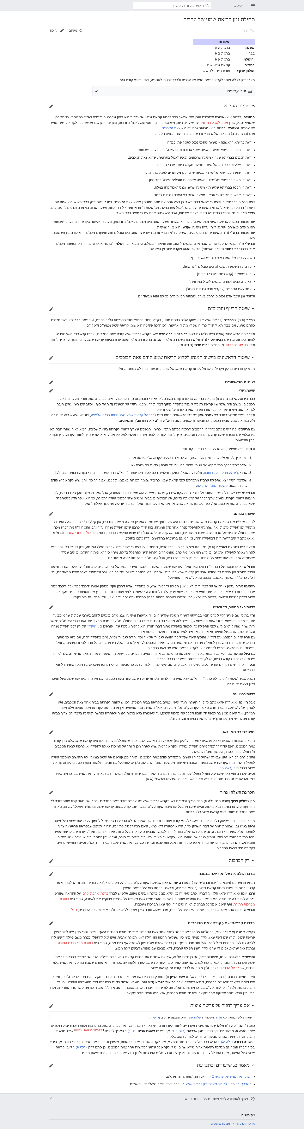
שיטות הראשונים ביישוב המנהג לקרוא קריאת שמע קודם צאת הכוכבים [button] (182, 357)
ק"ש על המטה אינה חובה (221, 473)
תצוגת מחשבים (220, 1123)
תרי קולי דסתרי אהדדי (81, 533)
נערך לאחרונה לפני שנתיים (228, 1099)
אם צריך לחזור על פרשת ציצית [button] (219, 1005)
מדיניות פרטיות (245, 1123)
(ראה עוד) (225, 768)
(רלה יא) (227, 1042)
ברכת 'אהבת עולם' (95, 893)
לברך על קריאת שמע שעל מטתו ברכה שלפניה (123, 415)
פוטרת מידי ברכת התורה (75, 943)
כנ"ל (74, 910)
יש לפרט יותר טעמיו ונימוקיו (89, 1030)
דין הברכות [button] (239, 860)
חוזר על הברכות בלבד (226, 968)
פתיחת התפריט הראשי (251, 8)
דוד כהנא (191, 1099)
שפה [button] (245, 30)
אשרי (91, 626)
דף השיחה (155, 1017)
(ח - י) (132, 1031)
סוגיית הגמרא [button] (236, 105)
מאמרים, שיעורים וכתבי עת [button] (223, 1064)
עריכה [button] (54, 30)
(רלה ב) (180, 1031)
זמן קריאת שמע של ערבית (233, 1076)
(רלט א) (81, 1047)
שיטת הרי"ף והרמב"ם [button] (228, 308)
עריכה (50, 108)
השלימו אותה (195, 1017)
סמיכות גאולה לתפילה (212, 486)
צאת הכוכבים (171, 128)
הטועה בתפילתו (237, 345)
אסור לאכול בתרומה (214, 123)
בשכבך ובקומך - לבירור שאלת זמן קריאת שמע (218, 1084)
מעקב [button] (73, 30)
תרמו (219, 1017)
